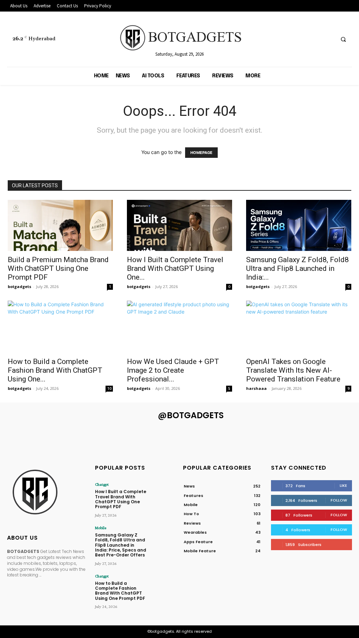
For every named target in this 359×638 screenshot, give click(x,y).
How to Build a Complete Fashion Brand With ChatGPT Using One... (55, 370)
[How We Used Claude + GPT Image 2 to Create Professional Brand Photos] (179, 326)
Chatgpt (102, 484)
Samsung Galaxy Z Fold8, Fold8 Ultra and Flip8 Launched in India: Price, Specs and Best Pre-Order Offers (120, 545)
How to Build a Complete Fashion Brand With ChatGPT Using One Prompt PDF (120, 590)
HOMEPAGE (201, 152)
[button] (343, 39)
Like (343, 485)
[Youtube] (328, 39)
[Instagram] (302, 39)
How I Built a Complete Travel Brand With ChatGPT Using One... (175, 268)
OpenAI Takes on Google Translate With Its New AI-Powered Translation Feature (293, 370)
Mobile (100, 528)
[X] (315, 39)
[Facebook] (289, 39)
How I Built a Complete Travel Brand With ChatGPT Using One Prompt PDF (120, 499)
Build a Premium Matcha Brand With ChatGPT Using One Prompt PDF (58, 268)
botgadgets (19, 286)
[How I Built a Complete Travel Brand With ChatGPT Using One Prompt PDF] (179, 225)
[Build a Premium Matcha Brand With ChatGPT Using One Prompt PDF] (60, 225)
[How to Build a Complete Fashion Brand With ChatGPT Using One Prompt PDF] (60, 326)
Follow (339, 500)
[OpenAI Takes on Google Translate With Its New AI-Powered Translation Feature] (298, 326)
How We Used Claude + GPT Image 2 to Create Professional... (173, 370)
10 (109, 388)
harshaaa (256, 388)
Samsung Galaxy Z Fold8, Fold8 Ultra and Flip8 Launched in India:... (297, 268)
